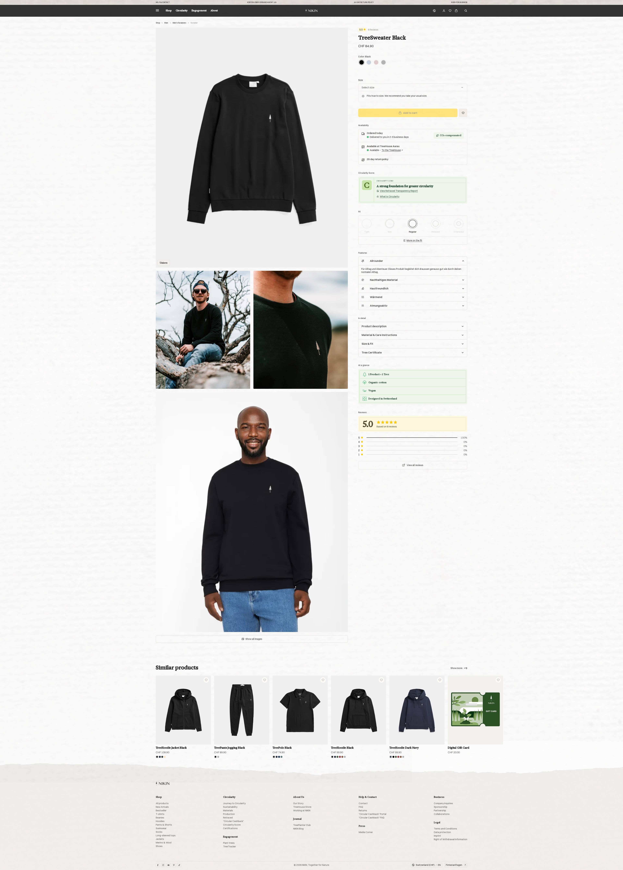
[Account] (443, 10)
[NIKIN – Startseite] (162, 783)
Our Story (298, 803)
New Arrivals (162, 806)
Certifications (230, 828)
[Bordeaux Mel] (340, 757)
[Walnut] (342, 757)
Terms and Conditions (445, 828)
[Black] (361, 62)
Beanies (160, 817)
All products (162, 803)
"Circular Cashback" (233, 821)
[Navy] (279, 757)
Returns (363, 810)
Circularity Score (232, 824)
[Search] (465, 10)
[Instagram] (163, 865)
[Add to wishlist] (206, 680)
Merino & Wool (163, 842)
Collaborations (442, 814)
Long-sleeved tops (166, 835)
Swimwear (161, 828)
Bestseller (161, 810)
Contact (363, 803)
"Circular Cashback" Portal (372, 814)
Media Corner (366, 832)
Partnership (440, 810)
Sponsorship (440, 806)
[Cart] (456, 10)
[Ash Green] (162, 757)
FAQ (361, 806)
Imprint (437, 835)
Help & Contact (163, 2)
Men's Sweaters (179, 23)
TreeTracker (229, 846)
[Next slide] (613, 710)
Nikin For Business (459, 2)
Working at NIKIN (301, 810)
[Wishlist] (450, 10)
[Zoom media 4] (252, 512)
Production (229, 814)
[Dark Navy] (160, 757)
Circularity (182, 11)
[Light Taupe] (165, 757)
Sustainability (230, 806)
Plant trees (229, 842)
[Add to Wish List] (463, 113)
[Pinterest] (174, 865)
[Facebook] (158, 865)
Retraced (228, 817)
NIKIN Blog (298, 828)
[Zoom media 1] (252, 148)
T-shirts (160, 814)
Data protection (442, 832)
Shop (169, 11)
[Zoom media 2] (203, 330)
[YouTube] (168, 865)
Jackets (160, 839)
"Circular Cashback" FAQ (371, 817)
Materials (228, 810)
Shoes (159, 846)
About (214, 11)
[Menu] (157, 11)
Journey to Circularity (234, 803)
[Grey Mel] (383, 62)
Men (166, 23)
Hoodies (160, 821)
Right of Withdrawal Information (450, 839)
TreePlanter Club (302, 825)
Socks (159, 831)
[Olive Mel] (337, 757)
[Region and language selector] (434, 11)
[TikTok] (179, 865)
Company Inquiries (443, 803)
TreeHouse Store (302, 806)
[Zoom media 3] (300, 330)
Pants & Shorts (164, 824)
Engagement (199, 11)
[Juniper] (281, 757)
